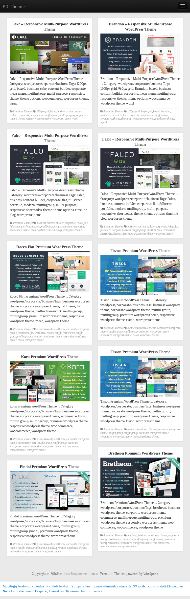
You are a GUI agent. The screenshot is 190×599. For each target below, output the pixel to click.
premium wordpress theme (47, 336)
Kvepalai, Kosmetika (49, 591)
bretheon (132, 535)
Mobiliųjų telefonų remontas (23, 586)
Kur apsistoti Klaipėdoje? (165, 586)
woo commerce (70, 446)
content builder (119, 115)
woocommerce (43, 118)
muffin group (116, 331)
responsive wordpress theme (116, 335)
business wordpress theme (51, 329)
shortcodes (16, 230)
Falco (80, 223)
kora (34, 442)
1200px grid (43, 111)
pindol (51, 547)
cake (70, 111)
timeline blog (55, 230)
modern (35, 226)
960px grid (146, 111)
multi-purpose (67, 115)
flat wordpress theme (42, 333)
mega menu (37, 115)
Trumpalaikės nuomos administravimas (98, 586)
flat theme (23, 333)
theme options (26, 118)
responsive (82, 115)
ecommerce (24, 442)
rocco (21, 340)
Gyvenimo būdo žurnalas (84, 591)
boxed (53, 111)
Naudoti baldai (57, 586)
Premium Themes (23, 111)
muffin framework (65, 333)
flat (86, 223)
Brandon (165, 111)
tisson (136, 335)
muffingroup (51, 115)
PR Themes (13, 6)
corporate (24, 115)
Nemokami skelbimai (18, 591)
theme (13, 118)
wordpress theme (61, 118)
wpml (75, 118)
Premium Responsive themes (77, 574)
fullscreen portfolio (20, 226)
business (62, 111)
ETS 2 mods (137, 586)
